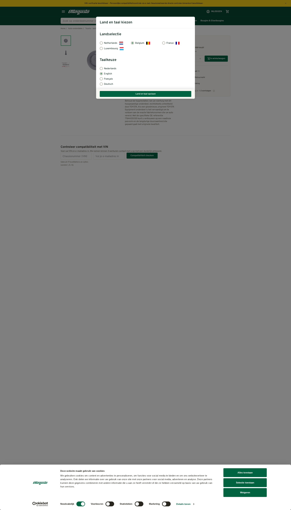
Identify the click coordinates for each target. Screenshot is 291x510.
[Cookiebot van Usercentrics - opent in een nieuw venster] (40, 504)
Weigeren (245, 492)
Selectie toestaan (245, 482)
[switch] (109, 503)
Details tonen (183, 504)
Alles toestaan (245, 472)
